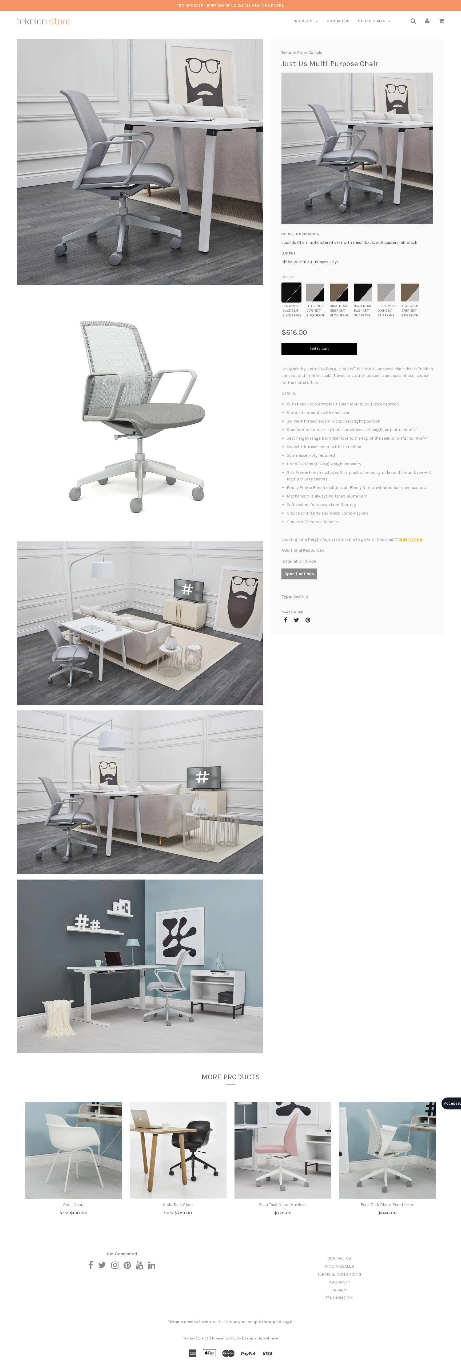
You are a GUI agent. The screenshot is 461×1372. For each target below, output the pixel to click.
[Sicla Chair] (73, 1150)
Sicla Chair (73, 1204)
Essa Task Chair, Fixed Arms (387, 1204)
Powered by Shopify (226, 1338)
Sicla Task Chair (178, 1204)
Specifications (299, 573)
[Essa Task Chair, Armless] (283, 1150)
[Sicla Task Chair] (178, 1150)
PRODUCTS (302, 21)
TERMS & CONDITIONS (339, 1274)
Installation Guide (298, 561)
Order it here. (410, 539)
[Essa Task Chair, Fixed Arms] (387, 1150)
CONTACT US (338, 21)
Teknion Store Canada (301, 52)
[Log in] (427, 20)
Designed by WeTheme (261, 1338)
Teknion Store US (196, 1338)
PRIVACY (339, 1290)
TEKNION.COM (339, 1297)
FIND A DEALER (339, 1266)
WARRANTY (339, 1281)
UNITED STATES (372, 21)
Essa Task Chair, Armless (283, 1204)
